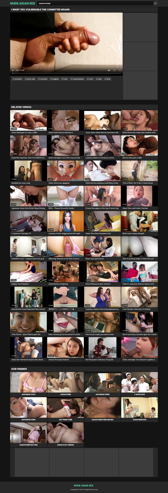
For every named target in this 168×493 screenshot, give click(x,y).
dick (108, 79)
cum (65, 79)
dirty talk (31, 79)
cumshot (43, 79)
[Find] (155, 3)
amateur (18, 79)
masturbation (78, 79)
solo (100, 79)
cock (91, 79)
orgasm (56, 79)
